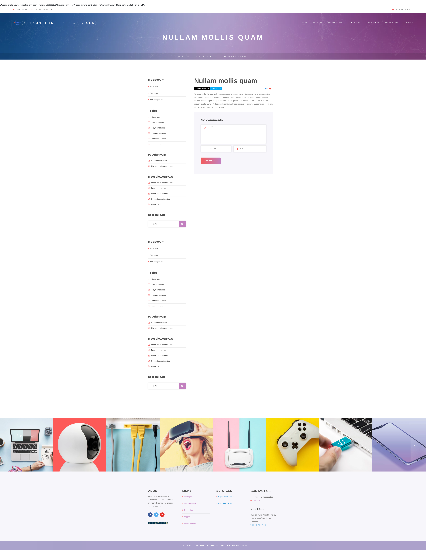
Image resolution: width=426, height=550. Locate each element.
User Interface (157, 144)
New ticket (154, 93)
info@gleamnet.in (44, 10)
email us (257, 500)
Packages (188, 497)
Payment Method (158, 128)
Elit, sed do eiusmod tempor (162, 166)
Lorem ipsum (156, 204)
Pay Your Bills (335, 23)
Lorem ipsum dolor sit (159, 194)
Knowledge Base (157, 100)
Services (317, 23)
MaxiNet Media (190, 503)
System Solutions (159, 133)
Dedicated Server (225, 503)
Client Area (354, 23)
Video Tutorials (190, 523)
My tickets (154, 86)
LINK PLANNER (372, 23)
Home (304, 23)
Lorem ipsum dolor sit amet (161, 183)
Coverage (156, 117)
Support (187, 517)
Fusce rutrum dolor (158, 188)
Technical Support (159, 139)
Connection (188, 510)
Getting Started (158, 122)
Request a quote (404, 10)
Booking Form (391, 23)
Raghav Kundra (239, 545)
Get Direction (259, 525)
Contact (408, 23)
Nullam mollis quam (159, 161)
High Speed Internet (226, 497)
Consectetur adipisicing (160, 199)
